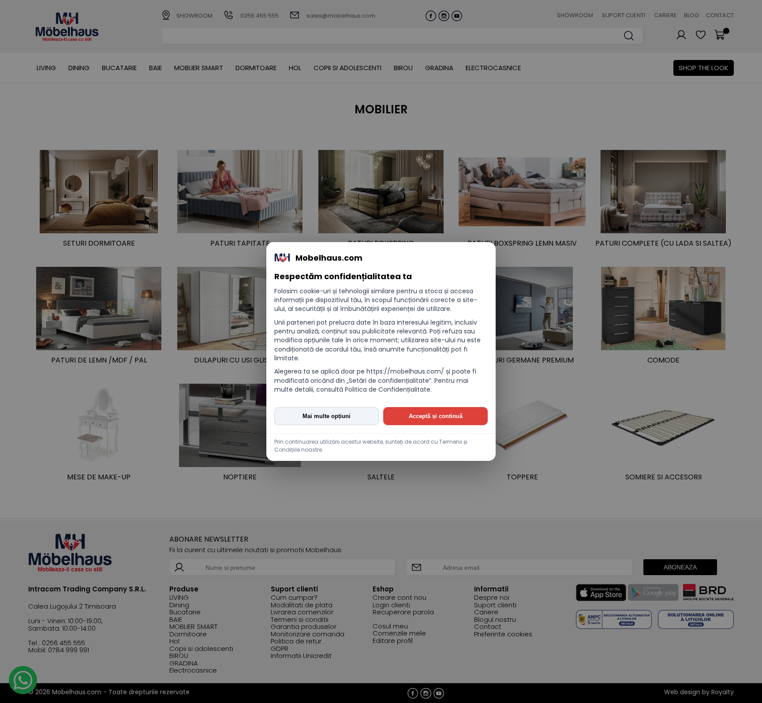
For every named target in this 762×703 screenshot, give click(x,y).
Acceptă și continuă (436, 416)
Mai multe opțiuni (327, 416)
